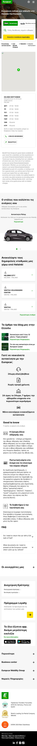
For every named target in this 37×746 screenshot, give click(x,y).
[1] (16, 249)
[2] (20, 249)
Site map (4, 736)
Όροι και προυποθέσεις (17, 736)
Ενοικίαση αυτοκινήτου (6, 44)
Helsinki (23, 44)
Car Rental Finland (15, 45)
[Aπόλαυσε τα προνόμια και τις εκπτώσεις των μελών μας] (30, 615)
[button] (18, 69)
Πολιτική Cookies (8, 738)
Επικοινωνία (19, 738)
